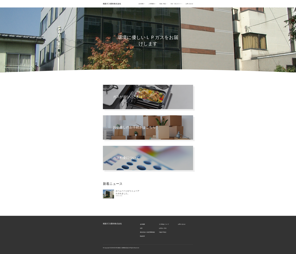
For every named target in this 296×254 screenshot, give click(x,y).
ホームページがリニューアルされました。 (127, 192)
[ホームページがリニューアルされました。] (108, 194)
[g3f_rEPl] (112, 3)
